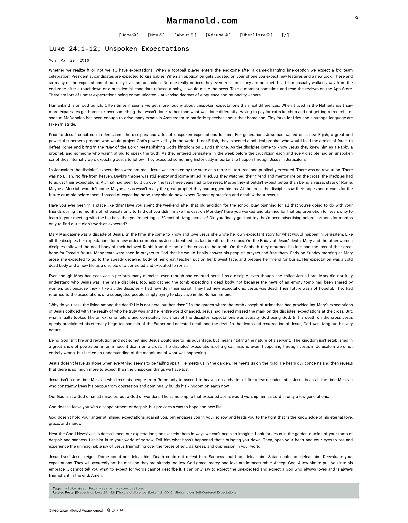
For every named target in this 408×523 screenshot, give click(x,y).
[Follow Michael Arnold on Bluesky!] (121, 511)
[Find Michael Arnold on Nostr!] (117, 511)
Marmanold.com (202, 21)
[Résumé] (218, 35)
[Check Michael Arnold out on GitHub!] (113, 511)
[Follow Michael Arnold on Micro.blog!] (108, 511)
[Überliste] (256, 35)
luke (72, 488)
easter (108, 488)
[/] (285, 35)
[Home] (129, 35)
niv (94, 488)
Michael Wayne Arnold (86, 511)
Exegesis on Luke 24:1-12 (95, 492)
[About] (185, 35)
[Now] (156, 35)
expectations (131, 488)
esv (83, 488)
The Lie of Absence (131, 492)
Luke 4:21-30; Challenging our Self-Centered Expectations (192, 492)
